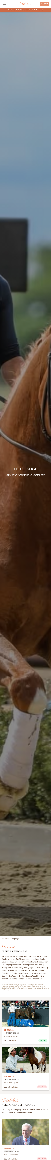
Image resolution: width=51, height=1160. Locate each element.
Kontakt (44, 4)
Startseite (5, 939)
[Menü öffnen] (4, 3)
